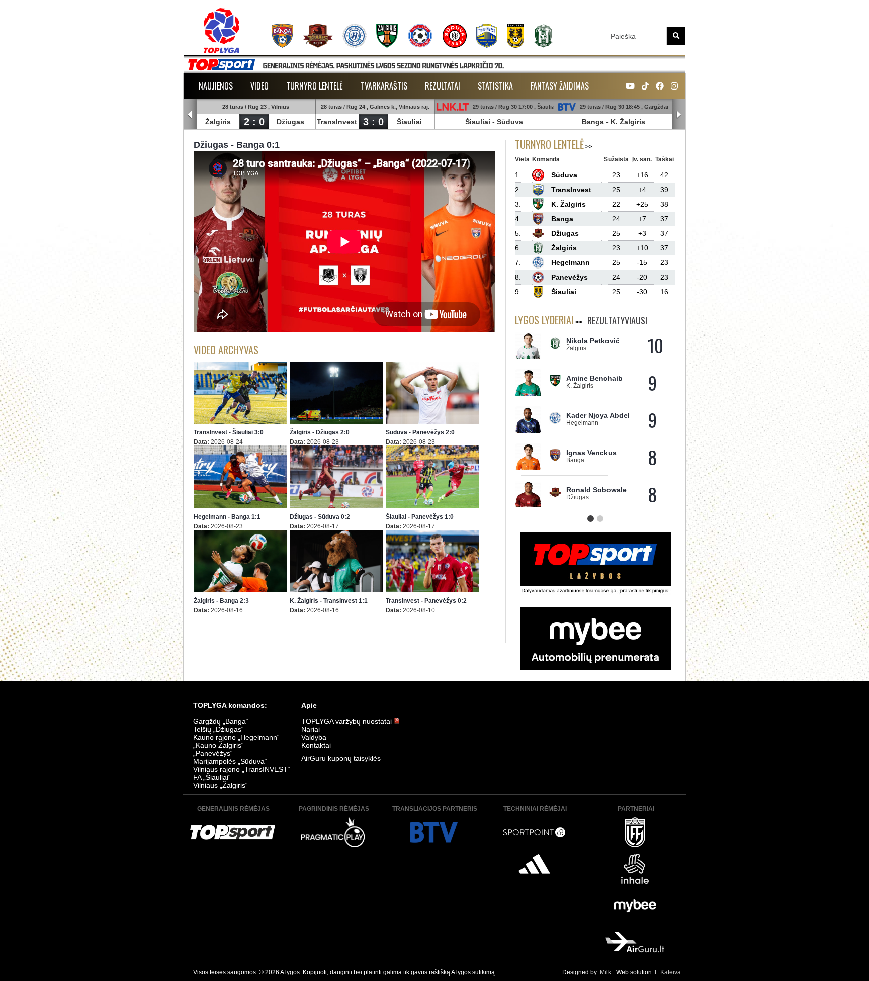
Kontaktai (316, 745)
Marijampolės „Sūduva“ (230, 761)
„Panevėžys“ (213, 753)
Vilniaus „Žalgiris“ (220, 785)
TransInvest (337, 122)
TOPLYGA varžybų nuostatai (347, 721)
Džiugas (290, 122)
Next (678, 114)
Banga (593, 122)
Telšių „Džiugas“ (218, 729)
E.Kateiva (668, 972)
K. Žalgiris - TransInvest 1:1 (329, 600)
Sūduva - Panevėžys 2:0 (420, 432)
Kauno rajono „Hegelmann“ (236, 737)
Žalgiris (218, 122)
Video (259, 86)
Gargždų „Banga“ (220, 721)
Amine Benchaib (594, 378)
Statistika (495, 86)
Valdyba (313, 737)
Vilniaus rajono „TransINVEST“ (241, 769)
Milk (605, 972)
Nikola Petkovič (593, 341)
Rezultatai (442, 86)
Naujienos (216, 86)
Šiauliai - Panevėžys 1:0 (420, 516)
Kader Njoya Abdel (598, 415)
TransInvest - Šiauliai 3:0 (229, 432)
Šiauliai (409, 122)
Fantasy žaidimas (560, 86)
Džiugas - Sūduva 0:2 (320, 516)
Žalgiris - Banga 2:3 (221, 600)
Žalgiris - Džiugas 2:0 (320, 432)
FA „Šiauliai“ (212, 777)
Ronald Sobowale (596, 490)
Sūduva (510, 122)
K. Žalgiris (628, 122)
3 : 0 (373, 121)
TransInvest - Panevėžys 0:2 (426, 600)
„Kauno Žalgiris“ (218, 745)
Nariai (310, 729)
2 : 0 (254, 121)
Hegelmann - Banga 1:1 (227, 516)
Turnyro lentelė (314, 86)
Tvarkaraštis (384, 86)
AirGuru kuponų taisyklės (341, 758)
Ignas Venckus (591, 453)
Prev (190, 114)
